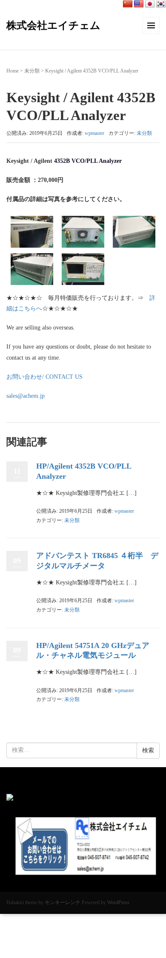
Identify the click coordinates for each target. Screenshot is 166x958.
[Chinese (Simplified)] (128, 4)
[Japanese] (150, 4)
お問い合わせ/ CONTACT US (44, 377)
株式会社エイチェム (53, 25)
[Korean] (161, 4)
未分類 (32, 71)
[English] (139, 4)
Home (12, 71)
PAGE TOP (153, 922)
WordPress (118, 902)
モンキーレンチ (62, 902)
